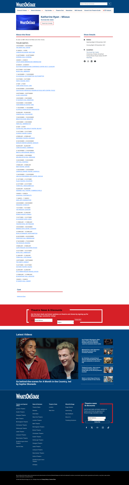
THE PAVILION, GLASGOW (23, 209)
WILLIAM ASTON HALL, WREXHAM (25, 157)
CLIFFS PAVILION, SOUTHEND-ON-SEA (26, 248)
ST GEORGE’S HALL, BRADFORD (25, 100)
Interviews (35, 414)
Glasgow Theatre (21, 415)
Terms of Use (52, 479)
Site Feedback (69, 414)
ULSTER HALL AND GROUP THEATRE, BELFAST (29, 128)
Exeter (52, 20)
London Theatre (20, 408)
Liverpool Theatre (21, 435)
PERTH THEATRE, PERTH (22, 81)
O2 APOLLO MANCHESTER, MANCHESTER (27, 109)
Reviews (35, 410)
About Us (68, 417)
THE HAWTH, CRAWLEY (22, 262)
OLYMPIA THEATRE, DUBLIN (24, 133)
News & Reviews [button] (36, 10)
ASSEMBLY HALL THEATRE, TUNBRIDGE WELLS (29, 190)
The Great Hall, (45, 20)
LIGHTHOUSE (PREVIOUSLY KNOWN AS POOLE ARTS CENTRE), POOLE (35, 90)
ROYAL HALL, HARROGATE (23, 252)
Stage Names (69, 407)
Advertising (68, 410)
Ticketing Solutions (70, 420)
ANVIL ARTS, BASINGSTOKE (23, 200)
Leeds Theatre (20, 431)
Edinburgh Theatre (21, 428)
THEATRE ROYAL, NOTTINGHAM (25, 224)
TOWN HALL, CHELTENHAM (23, 257)
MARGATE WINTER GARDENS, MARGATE (27, 143)
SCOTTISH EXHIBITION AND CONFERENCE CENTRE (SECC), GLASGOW (35, 66)
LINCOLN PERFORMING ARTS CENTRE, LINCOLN (29, 176)
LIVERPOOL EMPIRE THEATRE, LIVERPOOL (27, 171)
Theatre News (36, 407)
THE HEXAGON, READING (23, 243)
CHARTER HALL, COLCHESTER (24, 114)
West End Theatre (38, 417)
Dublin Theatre (20, 412)
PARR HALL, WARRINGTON (23, 124)
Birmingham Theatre (22, 422)
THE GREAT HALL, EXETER (23, 47)
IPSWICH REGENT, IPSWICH (23, 214)
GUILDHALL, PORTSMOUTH (24, 195)
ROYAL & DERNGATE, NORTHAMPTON (26, 233)
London (51, 407)
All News (35, 464)
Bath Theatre (19, 418)
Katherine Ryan (21, 296)
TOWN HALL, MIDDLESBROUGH (25, 186)
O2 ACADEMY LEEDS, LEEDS (24, 219)
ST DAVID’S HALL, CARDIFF (23, 281)
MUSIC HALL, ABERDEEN (23, 71)
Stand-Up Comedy (47, 23)
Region (59, 319)
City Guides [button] (48, 10)
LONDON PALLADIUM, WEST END (25, 52)
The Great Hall (90, 52)
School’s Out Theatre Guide (92, 10)
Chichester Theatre (21, 425)
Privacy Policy (45, 479)
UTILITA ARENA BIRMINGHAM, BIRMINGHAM (28, 62)
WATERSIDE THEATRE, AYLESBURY (25, 138)
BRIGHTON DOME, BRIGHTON (24, 119)
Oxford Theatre (37, 456)
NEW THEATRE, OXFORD (23, 167)
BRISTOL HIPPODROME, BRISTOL (25, 152)
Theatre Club (60, 10)
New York (51, 410)
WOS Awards (78, 10)
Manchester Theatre (22, 438)
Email (33, 320)
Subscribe (78, 319)
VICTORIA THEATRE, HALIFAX (24, 267)
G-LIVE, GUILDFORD (21, 95)
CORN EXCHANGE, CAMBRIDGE (25, 147)
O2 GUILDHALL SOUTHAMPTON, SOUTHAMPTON (30, 76)
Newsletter (69, 10)
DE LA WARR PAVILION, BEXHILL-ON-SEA (27, 271)
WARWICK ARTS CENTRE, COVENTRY (26, 228)
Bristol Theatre (37, 430)
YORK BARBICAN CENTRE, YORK (25, 105)
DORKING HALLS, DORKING (24, 57)
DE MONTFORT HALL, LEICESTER (25, 276)
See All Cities (19, 446)
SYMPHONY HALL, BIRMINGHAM (25, 238)
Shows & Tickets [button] (22, 10)
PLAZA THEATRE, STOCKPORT (24, 181)
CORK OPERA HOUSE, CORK (24, 85)
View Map (89, 57)
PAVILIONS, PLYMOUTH (22, 205)
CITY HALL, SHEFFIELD (22, 162)
